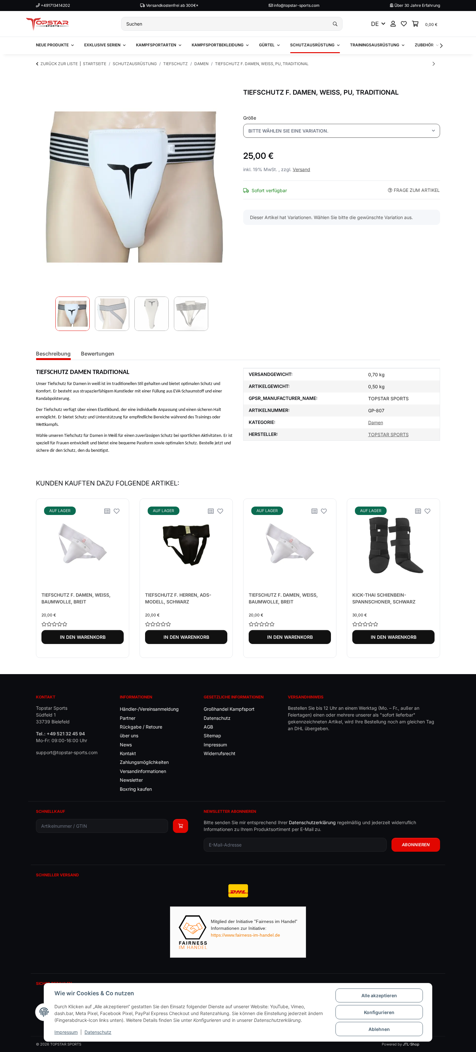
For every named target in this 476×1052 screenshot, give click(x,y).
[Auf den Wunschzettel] (116, 511)
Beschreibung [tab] (53, 353)
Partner (127, 718)
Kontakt (128, 753)
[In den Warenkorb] (41, 84)
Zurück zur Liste (59, 63)
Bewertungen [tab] (97, 353)
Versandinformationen (143, 771)
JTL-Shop (411, 1044)
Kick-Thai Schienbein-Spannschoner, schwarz (383, 598)
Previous (46, 578)
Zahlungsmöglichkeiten (144, 762)
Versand (301, 169)
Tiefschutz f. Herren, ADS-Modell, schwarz (178, 598)
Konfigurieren (379, 1012)
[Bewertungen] (82, 624)
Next (429, 578)
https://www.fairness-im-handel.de (245, 935)
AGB (208, 727)
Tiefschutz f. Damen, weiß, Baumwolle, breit (75, 598)
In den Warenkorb (83, 637)
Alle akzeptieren (379, 995)
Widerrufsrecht (219, 753)
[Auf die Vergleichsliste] (107, 511)
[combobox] (341, 131)
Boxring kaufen (136, 789)
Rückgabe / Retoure (141, 727)
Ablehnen (379, 1029)
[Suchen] (335, 24)
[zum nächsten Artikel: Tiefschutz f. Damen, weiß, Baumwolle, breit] (433, 64)
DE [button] (375, 23)
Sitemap (212, 735)
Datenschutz (98, 1032)
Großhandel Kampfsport (229, 709)
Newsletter (131, 780)
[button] (393, 24)
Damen (375, 422)
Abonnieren (416, 844)
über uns (129, 735)
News (126, 744)
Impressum (66, 1032)
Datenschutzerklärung (312, 822)
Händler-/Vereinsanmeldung (149, 709)
